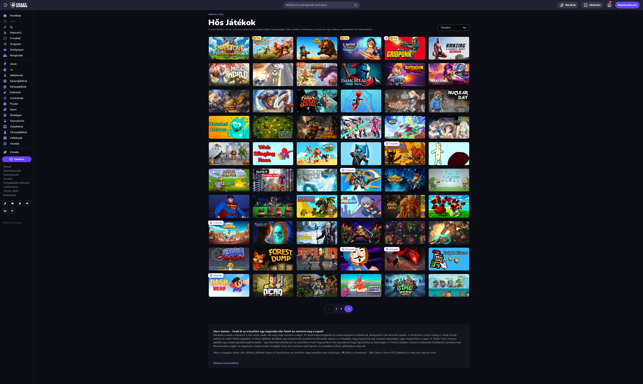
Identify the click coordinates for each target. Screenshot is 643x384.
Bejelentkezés (627, 5)
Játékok (212, 14)
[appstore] (20, 203)
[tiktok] (5, 203)
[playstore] (12, 211)
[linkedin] (5, 211)
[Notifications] (609, 5)
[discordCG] (27, 203)
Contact (19, 159)
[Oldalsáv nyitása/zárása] (5, 5)
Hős (221, 14)
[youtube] (12, 203)
